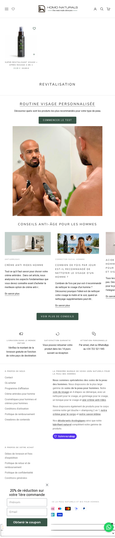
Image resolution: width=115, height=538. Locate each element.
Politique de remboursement (20, 414)
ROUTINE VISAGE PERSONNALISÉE (57, 104)
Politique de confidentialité (19, 472)
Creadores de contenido (17, 419)
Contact (9, 377)
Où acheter (10, 382)
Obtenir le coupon (27, 522)
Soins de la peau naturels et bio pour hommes (72, 502)
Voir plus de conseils (57, 316)
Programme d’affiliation (17, 388)
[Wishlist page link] (15, 8)
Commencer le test (57, 120)
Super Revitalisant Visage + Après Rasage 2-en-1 (21, 63)
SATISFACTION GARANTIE (57, 340)
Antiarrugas (12, 259)
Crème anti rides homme (24, 265)
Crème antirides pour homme (20, 393)
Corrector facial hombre (70, 259)
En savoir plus (12, 293)
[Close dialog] (47, 485)
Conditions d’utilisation (17, 408)
